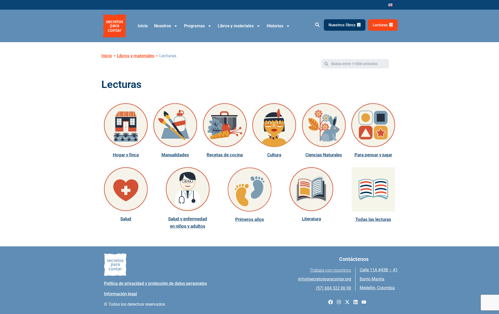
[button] (317, 25)
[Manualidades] (175, 125)
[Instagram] (339, 302)
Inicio (143, 25)
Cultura (274, 154)
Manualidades (175, 154)
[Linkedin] (355, 302)
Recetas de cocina (225, 154)
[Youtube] (364, 302)
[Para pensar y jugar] (373, 125)
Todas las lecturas (373, 219)
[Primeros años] (249, 189)
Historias (275, 25)
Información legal (120, 293)
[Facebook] (330, 302)
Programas (194, 25)
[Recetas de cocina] (225, 125)
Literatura (311, 218)
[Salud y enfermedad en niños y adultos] (187, 189)
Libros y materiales (236, 25)
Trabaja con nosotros (330, 270)
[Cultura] (274, 125)
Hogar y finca (126, 154)
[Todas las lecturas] (373, 189)
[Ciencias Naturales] (324, 125)
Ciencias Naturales (323, 154)
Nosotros (162, 25)
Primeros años (249, 219)
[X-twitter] (347, 302)
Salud (125, 218)
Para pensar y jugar (373, 154)
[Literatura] (311, 189)
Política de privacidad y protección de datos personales (155, 283)
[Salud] (126, 189)
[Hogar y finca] (126, 125)
